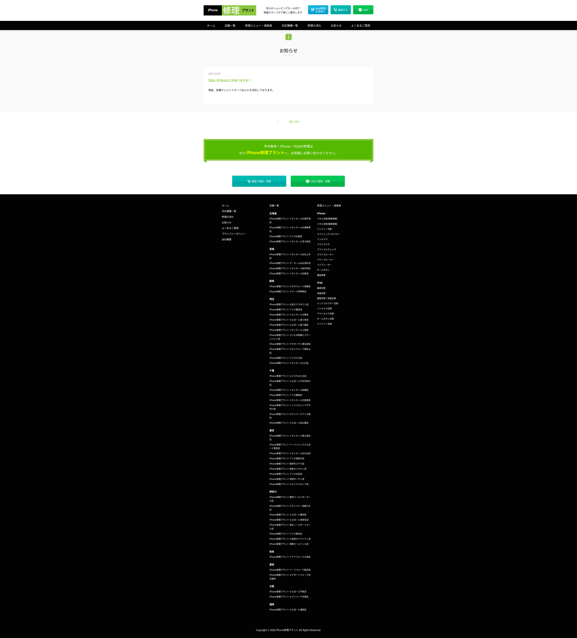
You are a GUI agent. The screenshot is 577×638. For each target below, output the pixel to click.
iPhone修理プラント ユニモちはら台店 (287, 375)
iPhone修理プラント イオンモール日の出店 (290, 453)
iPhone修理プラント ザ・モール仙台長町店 (290, 262)
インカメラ (322, 239)
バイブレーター (324, 264)
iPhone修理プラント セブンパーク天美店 (288, 596)
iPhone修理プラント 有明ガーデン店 (286, 478)
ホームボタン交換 (325, 318)
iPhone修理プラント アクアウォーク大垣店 (290, 556)
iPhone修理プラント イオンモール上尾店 (288, 329)
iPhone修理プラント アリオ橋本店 (285, 533)
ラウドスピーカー (325, 254)
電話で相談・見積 (261, 181)
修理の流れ (314, 25)
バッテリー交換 (324, 228)
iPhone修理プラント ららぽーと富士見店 (288, 319)
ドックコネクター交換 (327, 303)
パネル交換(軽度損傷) (327, 218)
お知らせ (336, 25)
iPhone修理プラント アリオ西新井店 (286, 458)
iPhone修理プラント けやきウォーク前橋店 (290, 286)
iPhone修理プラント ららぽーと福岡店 (287, 609)
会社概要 (226, 239)
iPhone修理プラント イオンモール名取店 (288, 273)
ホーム (211, 25)
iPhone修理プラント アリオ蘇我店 (285, 394)
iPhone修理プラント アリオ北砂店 (285, 473)
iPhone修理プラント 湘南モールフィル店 (288, 543)
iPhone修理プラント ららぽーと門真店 (287, 591)
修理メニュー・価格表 (258, 25)
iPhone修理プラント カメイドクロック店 (288, 483)
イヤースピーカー (325, 259)
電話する (343, 10)
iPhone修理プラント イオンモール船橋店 (288, 389)
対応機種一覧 (290, 25)
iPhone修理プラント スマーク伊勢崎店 (287, 291)
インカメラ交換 (324, 308)
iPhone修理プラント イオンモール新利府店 (290, 268)
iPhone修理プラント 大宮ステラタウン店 (288, 304)
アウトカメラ (323, 244)
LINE (365, 10)
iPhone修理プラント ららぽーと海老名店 (288, 519)
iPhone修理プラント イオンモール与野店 (288, 314)
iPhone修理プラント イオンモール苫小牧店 (290, 241)
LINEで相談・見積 (320, 181)
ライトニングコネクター (328, 233)
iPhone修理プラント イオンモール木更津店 (290, 399)
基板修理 (321, 274)
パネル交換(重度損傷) (327, 223)
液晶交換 (321, 293)
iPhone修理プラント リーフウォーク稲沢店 (290, 569)
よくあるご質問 (360, 25)
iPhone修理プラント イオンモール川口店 (288, 362)
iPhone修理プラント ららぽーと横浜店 (287, 514)
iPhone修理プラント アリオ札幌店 (285, 236)
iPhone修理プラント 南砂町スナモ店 (286, 463)
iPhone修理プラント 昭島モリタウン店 (287, 468)
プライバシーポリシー (234, 233)
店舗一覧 (230, 25)
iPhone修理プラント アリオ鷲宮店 (285, 309)
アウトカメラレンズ (326, 249)
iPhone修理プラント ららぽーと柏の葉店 (288, 422)
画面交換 (321, 287)
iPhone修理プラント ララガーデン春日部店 (290, 343)
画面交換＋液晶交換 (326, 298)
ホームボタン (323, 269)
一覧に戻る (293, 122)
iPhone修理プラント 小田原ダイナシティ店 (290, 538)
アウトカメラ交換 (325, 313)
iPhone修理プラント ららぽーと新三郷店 (288, 324)
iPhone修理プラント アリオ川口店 (285, 357)
